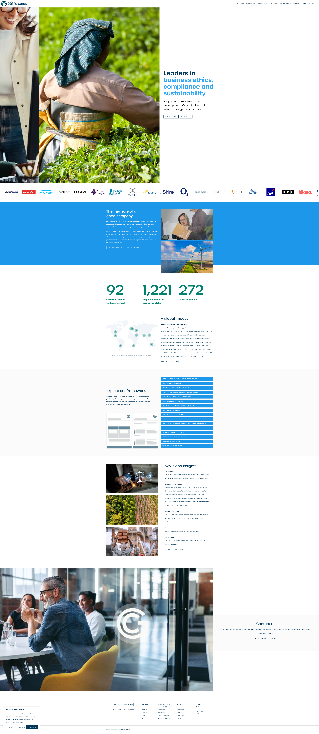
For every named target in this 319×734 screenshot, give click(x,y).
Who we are (180, 707)
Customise (11, 727)
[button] (317, 3)
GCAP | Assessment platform (279, 3)
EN (313, 3)
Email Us (116, 709)
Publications (169, 528)
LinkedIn (131, 709)
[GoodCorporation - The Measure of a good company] (14, 3)
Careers (179, 718)
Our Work (261, 3)
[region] (21, 719)
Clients (143, 715)
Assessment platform (164, 718)
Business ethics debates (174, 484)
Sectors (144, 718)
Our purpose (180, 715)
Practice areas (146, 707)
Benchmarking (162, 712)
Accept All (32, 727)
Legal (122, 729)
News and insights (163, 707)
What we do (180, 709)
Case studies (145, 712)
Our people (180, 712)
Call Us (123, 709)
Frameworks (161, 709)
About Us (296, 3)
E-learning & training (163, 715)
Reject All (22, 727)
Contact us (306, 3)
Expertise (144, 709)
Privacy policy (127, 729)
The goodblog (169, 471)
